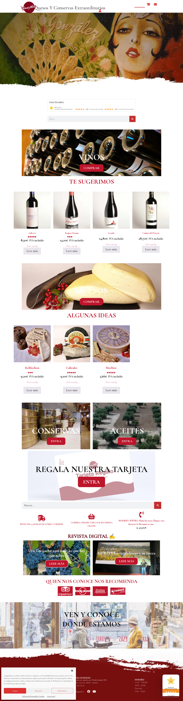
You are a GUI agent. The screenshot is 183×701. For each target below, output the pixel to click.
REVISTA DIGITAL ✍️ (91, 536)
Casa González (51, 4)
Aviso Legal (51, 696)
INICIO (139, 4)
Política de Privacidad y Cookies (33, 696)
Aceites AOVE (126, 4)
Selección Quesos (85, 4)
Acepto (15, 691)
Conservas (106, 4)
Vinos (66, 4)
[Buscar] (132, 119)
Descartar (38, 691)
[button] (72, 670)
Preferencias (62, 691)
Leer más (32, 251)
